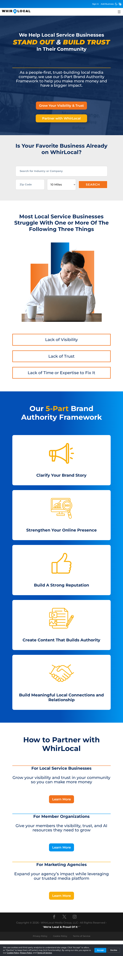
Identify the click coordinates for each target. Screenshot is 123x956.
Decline (113, 950)
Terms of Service (81, 936)
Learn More (61, 799)
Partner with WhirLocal (61, 118)
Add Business (107, 4)
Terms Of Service (44, 953)
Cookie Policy (60, 936)
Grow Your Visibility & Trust (61, 105)
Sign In (95, 4)
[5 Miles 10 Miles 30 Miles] (61, 184)
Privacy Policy (40, 936)
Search (93, 184)
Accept (100, 950)
